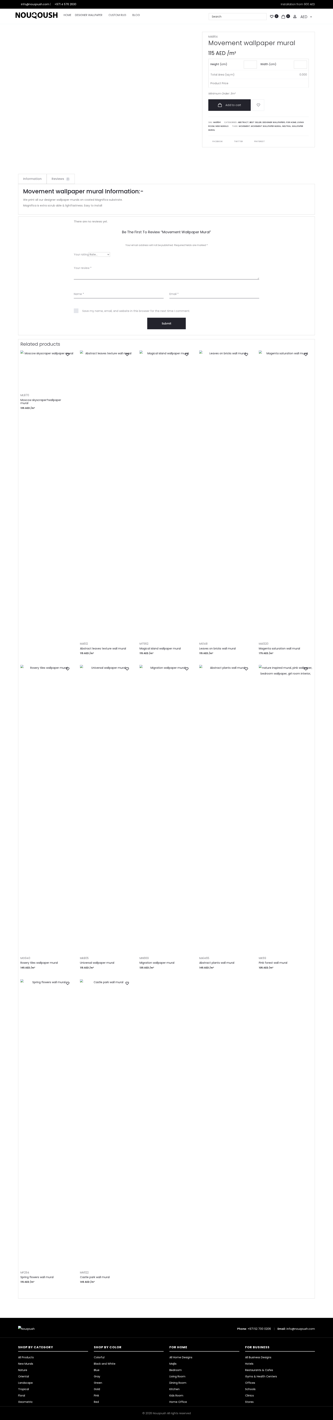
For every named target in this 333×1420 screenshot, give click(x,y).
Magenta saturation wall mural (279, 648)
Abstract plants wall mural (216, 963)
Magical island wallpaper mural (160, 648)
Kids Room (176, 1395)
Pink (96, 1395)
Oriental (23, 1376)
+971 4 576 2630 (65, 4)
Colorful (99, 1357)
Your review (83, 268)
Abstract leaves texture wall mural (103, 648)
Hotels (249, 1364)
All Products (26, 1357)
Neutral (286, 126)
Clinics (249, 1395)
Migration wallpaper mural (157, 963)
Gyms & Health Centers (261, 1376)
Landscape (25, 1383)
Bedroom (175, 1370)
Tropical (23, 1389)
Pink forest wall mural (273, 963)
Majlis (173, 1364)
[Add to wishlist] (258, 105)
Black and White (104, 1364)
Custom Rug (117, 15)
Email (174, 294)
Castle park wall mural (95, 1277)
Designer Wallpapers (273, 122)
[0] (272, 16)
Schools (250, 1389)
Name (79, 294)
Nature (22, 1370)
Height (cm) (218, 64)
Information (32, 179)
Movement (244, 126)
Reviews (60, 179)
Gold (97, 1389)
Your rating (81, 254)
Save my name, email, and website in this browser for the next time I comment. (136, 311)
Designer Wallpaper (88, 15)
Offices (250, 1383)
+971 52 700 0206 (259, 1329)
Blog (136, 15)
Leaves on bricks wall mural (217, 648)
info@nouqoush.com (35, 4)
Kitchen (174, 1389)
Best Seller (256, 122)
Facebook (217, 141)
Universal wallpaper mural (97, 963)
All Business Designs (258, 1357)
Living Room (177, 1376)
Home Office (178, 1402)
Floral (21, 1395)
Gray (97, 1376)
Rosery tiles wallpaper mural (39, 963)
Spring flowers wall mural (37, 1277)
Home (67, 15)
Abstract (243, 122)
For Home (291, 122)
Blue (96, 1370)
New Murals (222, 126)
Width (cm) (268, 64)
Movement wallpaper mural (266, 126)
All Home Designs (180, 1357)
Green (98, 1383)
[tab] (32, 179)
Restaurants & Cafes (259, 1370)
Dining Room (177, 1383)
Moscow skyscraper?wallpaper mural (40, 401)
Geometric (25, 1402)
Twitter (238, 141)
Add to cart (233, 105)
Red (96, 1402)
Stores (249, 1402)
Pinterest (259, 141)
